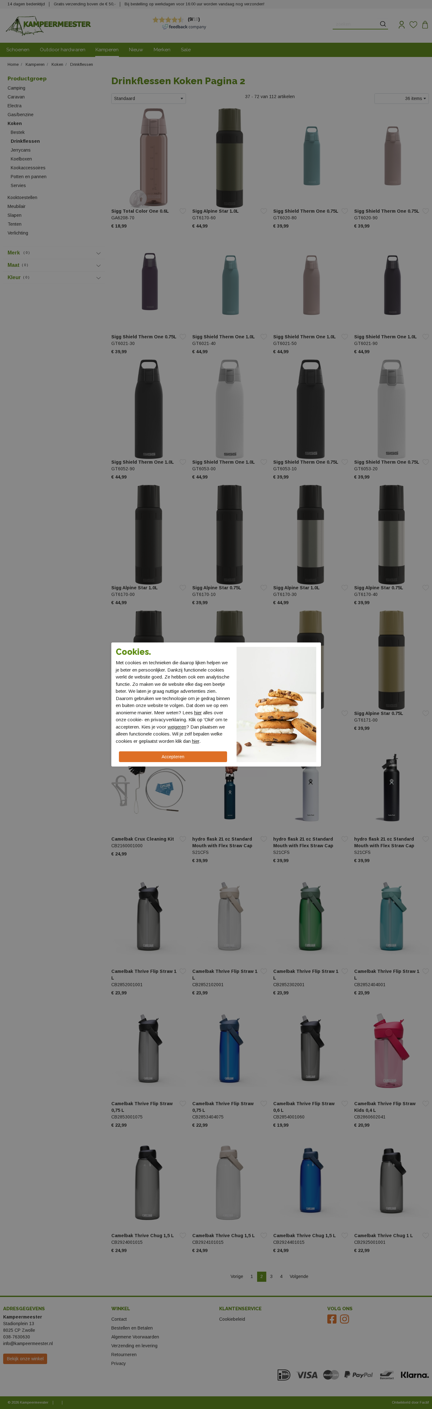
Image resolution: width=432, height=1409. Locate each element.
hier (198, 712)
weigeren (177, 727)
